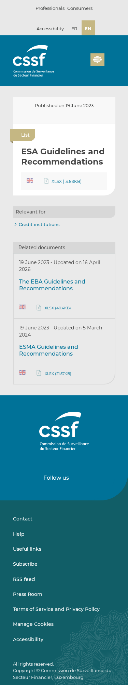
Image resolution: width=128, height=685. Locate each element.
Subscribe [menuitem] (25, 564)
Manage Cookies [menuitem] (33, 624)
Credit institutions (39, 224)
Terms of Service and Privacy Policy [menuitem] (56, 609)
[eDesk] (97, 59)
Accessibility (50, 28)
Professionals (50, 8)
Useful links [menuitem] (27, 549)
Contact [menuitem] (22, 519)
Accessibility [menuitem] (28, 639)
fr (74, 28)
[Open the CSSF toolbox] (83, 63)
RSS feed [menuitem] (24, 579)
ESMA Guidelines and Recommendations (48, 350)
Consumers (80, 8)
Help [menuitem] (19, 534)
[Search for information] (74, 63)
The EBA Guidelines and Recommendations (52, 285)
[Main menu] (109, 58)
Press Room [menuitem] (27, 594)
